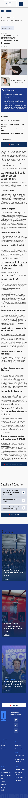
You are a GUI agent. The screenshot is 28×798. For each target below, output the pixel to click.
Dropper (21, 447)
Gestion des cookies (20, 777)
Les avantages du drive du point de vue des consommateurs (10, 121)
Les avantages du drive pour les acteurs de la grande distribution (12, 125)
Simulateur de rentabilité (19, 760)
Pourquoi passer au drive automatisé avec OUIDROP (12, 133)
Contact (3, 787)
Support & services (6, 775)
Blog (2, 17)
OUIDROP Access (19, 755)
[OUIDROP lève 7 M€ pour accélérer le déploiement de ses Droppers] (14, 557)
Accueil (3, 769)
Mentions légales (19, 769)
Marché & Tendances (9, 17)
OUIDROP (7, 446)
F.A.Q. (2, 790)
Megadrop (18, 745)
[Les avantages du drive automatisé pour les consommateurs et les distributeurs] (14, 50)
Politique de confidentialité (19, 773)
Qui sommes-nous (6, 772)
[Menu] (26, 10)
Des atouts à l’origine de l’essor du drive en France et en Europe (13, 130)
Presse (3, 781)
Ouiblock (20, 448)
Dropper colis (18, 749)
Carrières (3, 784)
